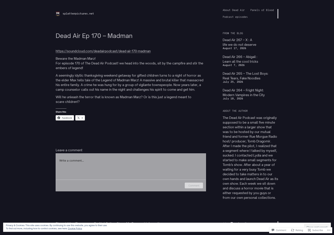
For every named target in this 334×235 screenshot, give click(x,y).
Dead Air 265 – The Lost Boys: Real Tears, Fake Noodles (245, 76)
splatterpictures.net (78, 13)
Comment (193, 185)
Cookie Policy (75, 228)
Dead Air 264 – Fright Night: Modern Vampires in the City (244, 92)
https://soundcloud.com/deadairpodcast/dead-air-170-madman (103, 51)
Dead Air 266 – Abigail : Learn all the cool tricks (240, 59)
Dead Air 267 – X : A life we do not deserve (239, 42)
